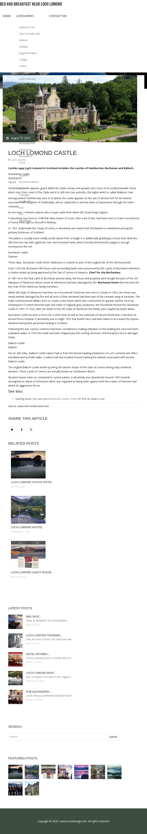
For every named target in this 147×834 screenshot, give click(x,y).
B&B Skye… (34, 616)
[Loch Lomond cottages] (98, 772)
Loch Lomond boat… (41, 672)
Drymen (23, 175)
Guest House (26, 91)
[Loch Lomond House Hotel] (65, 772)
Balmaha (24, 72)
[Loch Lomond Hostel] (74, 510)
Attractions (25, 136)
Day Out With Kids (29, 33)
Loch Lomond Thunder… (44, 635)
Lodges (23, 59)
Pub (21, 207)
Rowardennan (27, 143)
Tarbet (23, 66)
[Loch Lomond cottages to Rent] (114, 772)
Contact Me (58, 16)
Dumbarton (25, 156)
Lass (21, 117)
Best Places (26, 98)
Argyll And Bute (28, 53)
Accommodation (28, 182)
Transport (24, 111)
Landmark (25, 201)
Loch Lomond (27, 79)
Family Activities (28, 130)
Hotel (22, 124)
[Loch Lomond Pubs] (15, 788)
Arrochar (24, 169)
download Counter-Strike (62, 398)
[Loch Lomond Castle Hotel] (74, 464)
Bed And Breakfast (30, 104)
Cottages (24, 194)
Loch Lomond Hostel (27, 527)
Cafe (21, 188)
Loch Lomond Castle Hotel (31, 482)
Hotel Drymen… (38, 654)
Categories (25, 16)
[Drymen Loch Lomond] (81, 772)
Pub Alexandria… (39, 691)
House (23, 85)
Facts (22, 162)
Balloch (23, 40)
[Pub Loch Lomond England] (32, 788)
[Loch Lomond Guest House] (74, 555)
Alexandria (25, 220)
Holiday (23, 46)
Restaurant (25, 149)
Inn (21, 214)
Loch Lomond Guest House (31, 572)
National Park (27, 27)
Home (7, 16)
